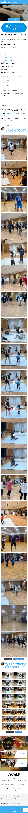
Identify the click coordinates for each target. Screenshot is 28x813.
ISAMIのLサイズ (10, 98)
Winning (8, 82)
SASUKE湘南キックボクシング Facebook (9, 60)
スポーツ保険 (16, 801)
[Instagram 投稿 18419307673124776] (14, 278)
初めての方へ (4, 39)
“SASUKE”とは (17, 796)
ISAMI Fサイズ (10, 102)
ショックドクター (19, 88)
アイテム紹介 (4, 801)
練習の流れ (16, 798)
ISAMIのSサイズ (20, 98)
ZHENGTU (8, 113)
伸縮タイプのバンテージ (19, 85)
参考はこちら (12, 121)
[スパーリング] (14, 759)
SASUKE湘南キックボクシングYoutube (9, 50)
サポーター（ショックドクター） (15, 105)
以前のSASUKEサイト (5, 803)
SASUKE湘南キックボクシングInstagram (9, 57)
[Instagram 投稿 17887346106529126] (14, 226)
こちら (11, 66)
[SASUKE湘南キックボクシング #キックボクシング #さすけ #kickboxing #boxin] (14, 147)
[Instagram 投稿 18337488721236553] (14, 435)
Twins (16, 80)
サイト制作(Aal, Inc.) (18, 803)
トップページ (4, 796)
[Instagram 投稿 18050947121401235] (14, 461)
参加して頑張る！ (14, 28)
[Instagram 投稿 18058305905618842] (14, 513)
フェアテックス (21, 80)
